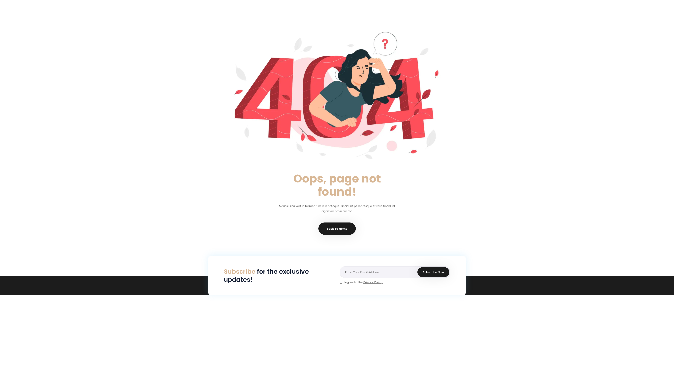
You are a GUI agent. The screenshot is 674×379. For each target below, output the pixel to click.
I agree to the (363, 282)
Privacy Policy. (373, 282)
